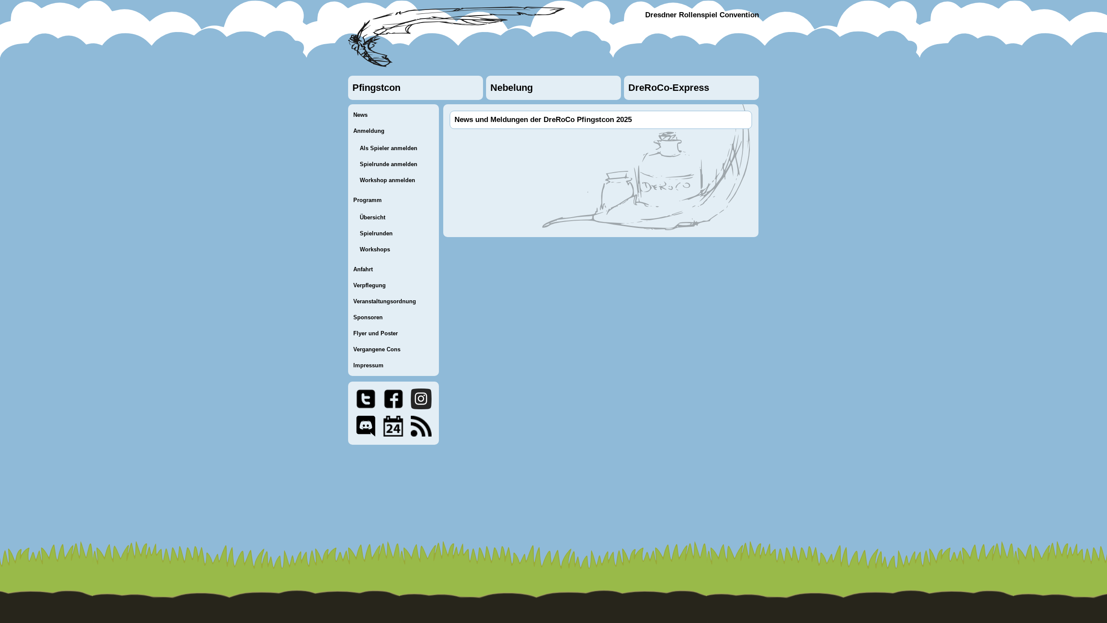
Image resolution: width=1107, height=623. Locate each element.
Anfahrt (363, 269)
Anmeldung (368, 131)
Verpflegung (369, 285)
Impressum (368, 365)
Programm (367, 200)
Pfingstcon (376, 87)
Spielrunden (376, 233)
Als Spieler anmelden (388, 148)
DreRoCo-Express (668, 87)
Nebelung (511, 87)
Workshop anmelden (387, 180)
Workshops (375, 249)
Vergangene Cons (376, 349)
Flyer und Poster (375, 333)
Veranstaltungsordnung (384, 301)
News (360, 115)
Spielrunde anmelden (388, 164)
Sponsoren (368, 317)
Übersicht (372, 217)
